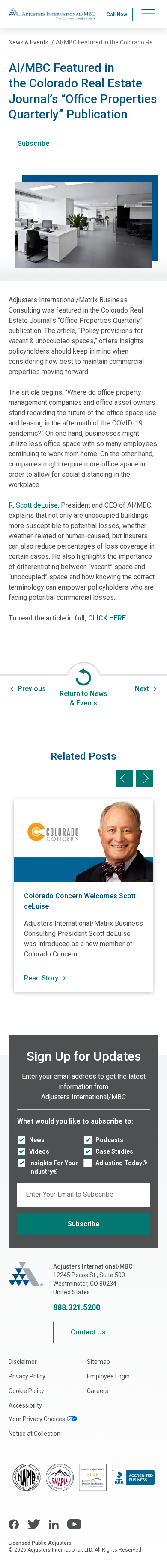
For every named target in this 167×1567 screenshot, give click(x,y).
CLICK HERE (107, 618)
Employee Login (108, 1376)
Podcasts (109, 1139)
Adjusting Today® (121, 1163)
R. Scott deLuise (33, 505)
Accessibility (25, 1405)
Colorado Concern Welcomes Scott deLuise (80, 901)
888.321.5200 (76, 1307)
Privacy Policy (27, 1376)
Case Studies (114, 1151)
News (37, 1139)
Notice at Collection (34, 1433)
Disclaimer (23, 1361)
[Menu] (148, 14)
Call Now (117, 15)
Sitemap (98, 1361)
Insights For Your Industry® (53, 1167)
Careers (97, 1390)
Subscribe (33, 143)
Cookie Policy (26, 1390)
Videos (39, 1151)
